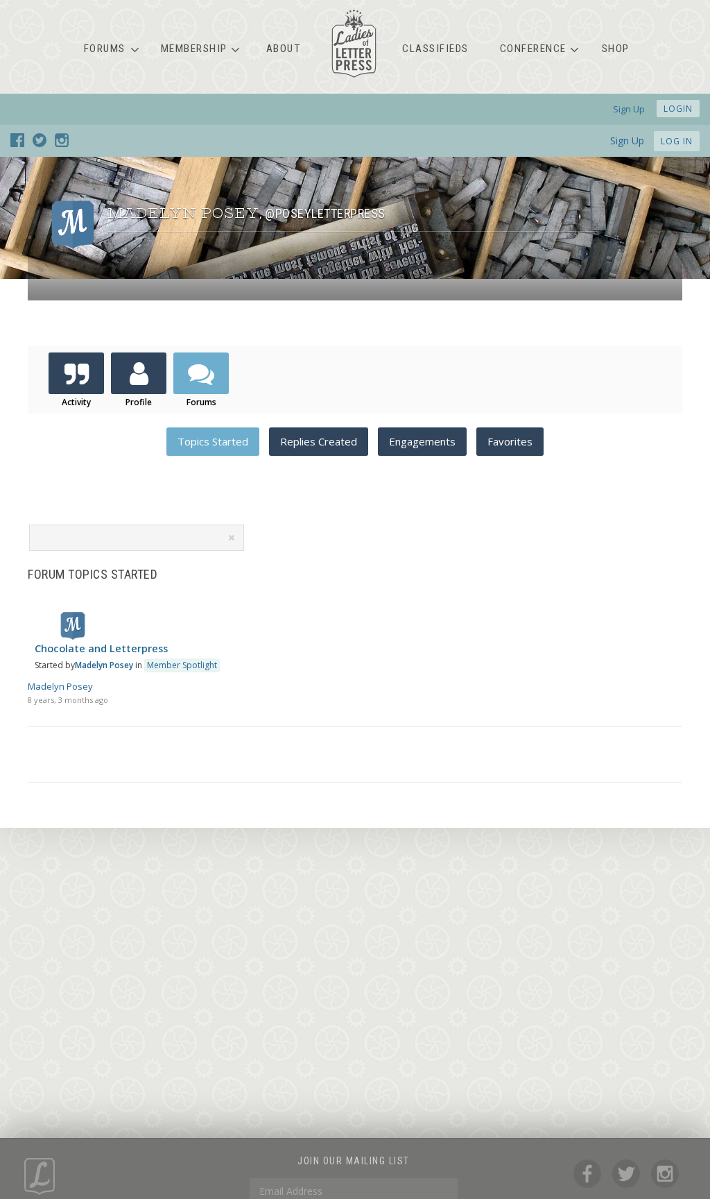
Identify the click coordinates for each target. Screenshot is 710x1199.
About (283, 48)
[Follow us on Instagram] (62, 143)
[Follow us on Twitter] (39, 143)
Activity (76, 402)
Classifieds (435, 48)
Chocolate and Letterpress (101, 648)
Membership (194, 48)
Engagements (422, 441)
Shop (616, 48)
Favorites (509, 441)
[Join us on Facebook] (17, 143)
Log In (677, 141)
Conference (533, 48)
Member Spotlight (182, 665)
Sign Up (627, 140)
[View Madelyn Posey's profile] (73, 637)
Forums (104, 48)
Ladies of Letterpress (353, 44)
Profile (138, 402)
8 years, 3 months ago (68, 700)
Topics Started (213, 441)
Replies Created (318, 441)
